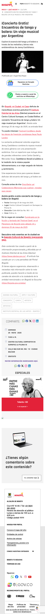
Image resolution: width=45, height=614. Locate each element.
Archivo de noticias (14, 538)
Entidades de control (15, 534)
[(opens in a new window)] (33, 321)
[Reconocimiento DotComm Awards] (20, 596)
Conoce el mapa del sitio (16, 530)
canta (18, 300)
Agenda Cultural (10, 295)
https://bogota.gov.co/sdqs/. (14, 283)
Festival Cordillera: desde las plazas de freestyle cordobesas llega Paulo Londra (22, 134)
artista (27, 300)
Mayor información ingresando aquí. (21, 361)
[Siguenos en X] (21, 576)
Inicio (4, 10)
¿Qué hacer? (13, 10)
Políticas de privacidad (21, 605)
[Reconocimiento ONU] (9, 596)
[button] (23, 321)
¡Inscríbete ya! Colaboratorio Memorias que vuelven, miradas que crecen (22, 187)
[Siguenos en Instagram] (25, 576)
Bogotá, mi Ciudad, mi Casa (17, 106)
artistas (7, 306)
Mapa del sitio (11, 605)
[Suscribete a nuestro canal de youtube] (29, 576)
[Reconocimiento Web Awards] (32, 596)
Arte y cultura (28, 295)
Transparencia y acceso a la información (18, 544)
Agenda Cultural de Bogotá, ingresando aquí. (22, 238)
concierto (7, 300)
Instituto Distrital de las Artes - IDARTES (21, 311)
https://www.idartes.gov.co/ (14, 256)
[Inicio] (7, 4)
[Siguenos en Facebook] (12, 576)
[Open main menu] (16, 3)
